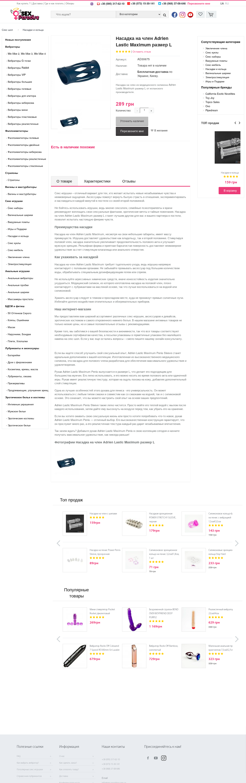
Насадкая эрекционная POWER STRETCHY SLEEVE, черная (162, 517)
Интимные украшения (20, 404)
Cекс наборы (14, 208)
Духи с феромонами (19, 362)
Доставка (37, 3)
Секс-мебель (14, 250)
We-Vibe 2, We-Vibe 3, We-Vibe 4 (26, 53)
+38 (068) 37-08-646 (111, 769)
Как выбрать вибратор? (28, 763)
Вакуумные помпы (18, 222)
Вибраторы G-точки (18, 60)
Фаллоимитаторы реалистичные (26, 159)
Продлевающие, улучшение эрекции (27, 390)
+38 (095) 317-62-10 (111, 759)
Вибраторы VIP (16, 74)
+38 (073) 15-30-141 (111, 764)
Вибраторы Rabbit (17, 67)
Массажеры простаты (19, 299)
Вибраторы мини (17, 109)
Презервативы (15, 383)
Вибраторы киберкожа (20, 102)
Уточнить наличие (132, 121)
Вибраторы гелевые (18, 88)
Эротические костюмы (20, 418)
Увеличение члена (18, 257)
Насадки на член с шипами (103, 513)
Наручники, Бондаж (18, 334)
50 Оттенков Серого (18, 313)
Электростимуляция (19, 264)
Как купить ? (23, 3)
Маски (10, 327)
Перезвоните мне (198, 3)
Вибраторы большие (19, 81)
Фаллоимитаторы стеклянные (24, 166)
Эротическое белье (18, 425)
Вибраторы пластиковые (21, 116)
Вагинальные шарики (19, 215)
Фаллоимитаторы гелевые (22, 138)
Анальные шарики (17, 292)
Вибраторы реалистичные (22, 123)
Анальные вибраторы (19, 278)
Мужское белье (16, 411)
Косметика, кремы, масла (22, 369)
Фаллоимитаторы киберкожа (24, 152)
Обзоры (70, 3)
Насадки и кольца (33, 29)
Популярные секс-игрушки (30, 770)
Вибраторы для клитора (21, 95)
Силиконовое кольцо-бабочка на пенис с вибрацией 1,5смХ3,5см (224, 517)
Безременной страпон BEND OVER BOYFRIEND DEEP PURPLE (163, 613)
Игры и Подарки (16, 229)
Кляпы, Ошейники (17, 320)
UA (222, 3)
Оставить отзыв (142, 51)
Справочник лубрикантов (29, 776)
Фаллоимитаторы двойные (22, 145)
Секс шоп (7, 29)
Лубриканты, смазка (18, 376)
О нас (62, 756)
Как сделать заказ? (68, 763)
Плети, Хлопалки (17, 341)
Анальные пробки (17, 285)
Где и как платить (54, 3)
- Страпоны (13, 180)
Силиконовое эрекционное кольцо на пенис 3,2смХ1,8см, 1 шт (164, 554)
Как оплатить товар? (69, 770)
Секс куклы (13, 243)
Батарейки (13, 355)
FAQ (18, 756)
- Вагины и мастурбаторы (21, 194)
